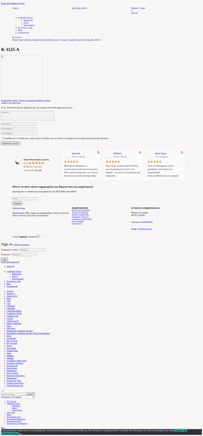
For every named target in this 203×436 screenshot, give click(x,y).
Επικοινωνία (12, 286)
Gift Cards (11, 412)
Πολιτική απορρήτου (81, 210)
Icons (9, 336)
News (9, 346)
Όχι (184, 431)
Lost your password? (10, 262)
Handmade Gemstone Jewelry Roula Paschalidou (28, 333)
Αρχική (10, 291)
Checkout (11, 306)
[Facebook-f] (15, 222)
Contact (10, 318)
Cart (8, 301)
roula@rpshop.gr (144, 229)
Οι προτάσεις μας (14, 417)
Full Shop (11, 328)
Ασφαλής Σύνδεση (80, 217)
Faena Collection (14, 323)
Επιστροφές (77, 224)
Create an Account (21, 244)
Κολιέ (40, 40)
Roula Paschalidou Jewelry (36, 159)
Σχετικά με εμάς (14, 281)
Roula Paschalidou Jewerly (13, 3)
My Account (12, 341)
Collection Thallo (14, 313)
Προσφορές (12, 378)
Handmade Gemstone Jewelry (20, 331)
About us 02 (12, 296)
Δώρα (9, 415)
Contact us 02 (13, 321)
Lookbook (11, 338)
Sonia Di (76, 153)
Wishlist (10, 356)
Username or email (10, 250)
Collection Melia (14, 311)
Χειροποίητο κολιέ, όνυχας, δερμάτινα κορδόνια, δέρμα (67, 40)
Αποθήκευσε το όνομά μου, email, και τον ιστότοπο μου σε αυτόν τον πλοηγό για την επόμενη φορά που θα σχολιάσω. (56, 138)
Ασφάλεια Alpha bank (82, 219)
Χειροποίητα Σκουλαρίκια (17, 423)
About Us (11, 293)
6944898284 (147, 222)
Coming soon (12, 316)
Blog (9, 284)
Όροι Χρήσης (78, 221)
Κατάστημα (12, 371)
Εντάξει (178, 431)
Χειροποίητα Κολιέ (14, 421)
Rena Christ (160, 153)
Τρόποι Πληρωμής (80, 213)
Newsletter (11, 348)
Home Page (17, 40)
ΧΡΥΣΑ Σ (118, 153)
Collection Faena (30, 40)
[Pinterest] (30, 222)
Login (4, 259)
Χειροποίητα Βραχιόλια (16, 419)
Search (30, 394)
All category (11, 401)
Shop (9, 353)
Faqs (9, 326)
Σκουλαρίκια (17, 279)
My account (12, 343)
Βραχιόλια (16, 274)
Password (6, 254)
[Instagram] (23, 222)
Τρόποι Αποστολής (80, 215)
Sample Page (12, 351)
